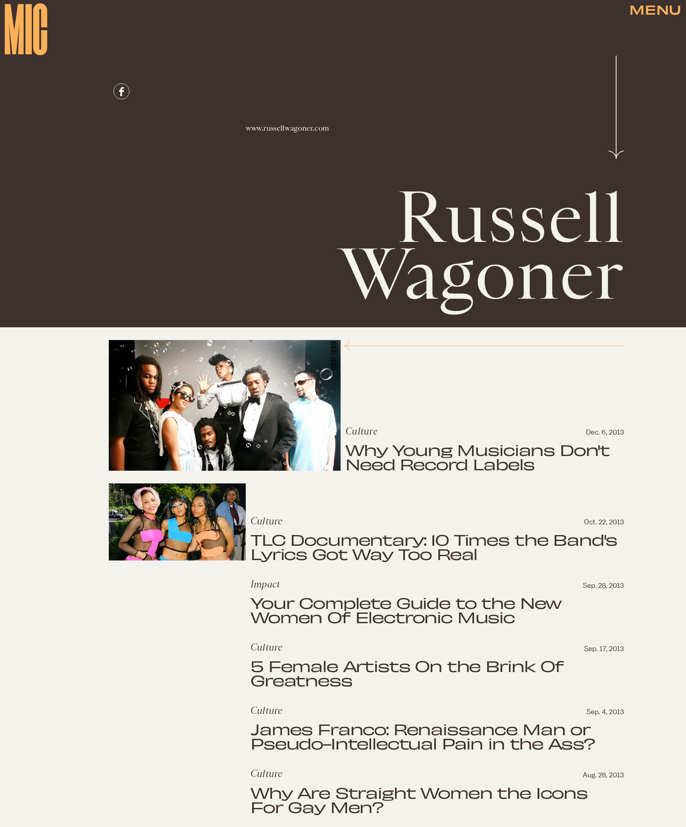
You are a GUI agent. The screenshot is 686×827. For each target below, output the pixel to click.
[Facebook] (121, 91)
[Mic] (26, 29)
